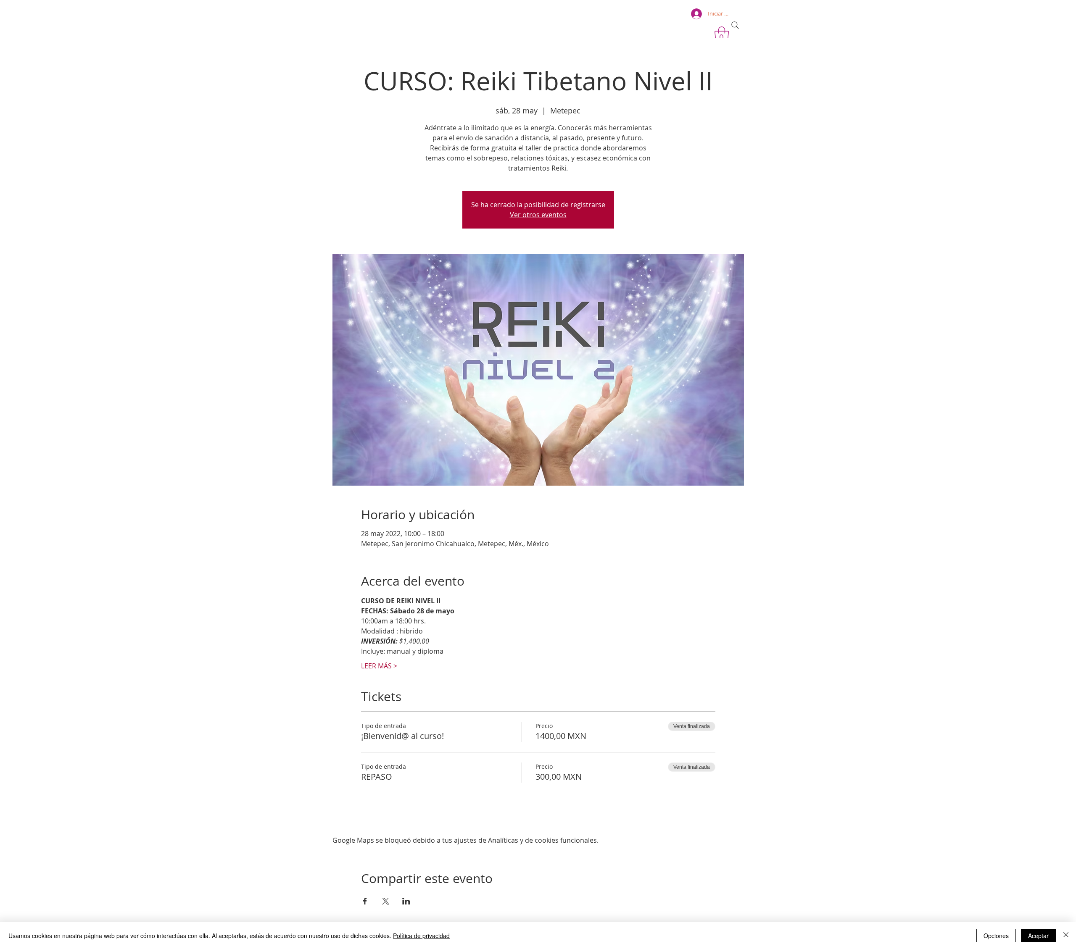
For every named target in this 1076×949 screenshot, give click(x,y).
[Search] (735, 25)
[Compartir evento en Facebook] (365, 901)
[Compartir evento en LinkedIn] (406, 901)
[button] (722, 34)
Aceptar (1038, 935)
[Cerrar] (1066, 935)
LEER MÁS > (379, 665)
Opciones (996, 935)
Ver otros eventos (538, 214)
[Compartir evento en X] (386, 901)
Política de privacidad (421, 935)
